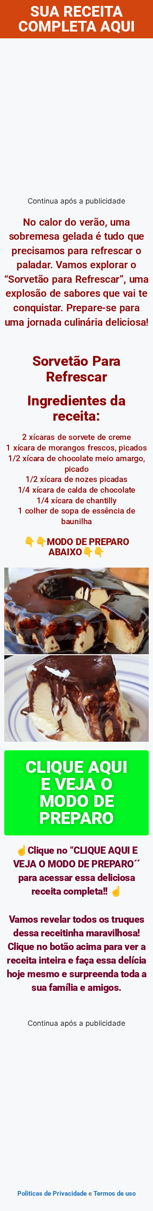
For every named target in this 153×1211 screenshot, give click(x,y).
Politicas (29, 1193)
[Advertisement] (76, 119)
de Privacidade (65, 1193)
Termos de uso (114, 1193)
